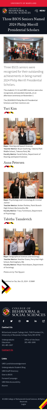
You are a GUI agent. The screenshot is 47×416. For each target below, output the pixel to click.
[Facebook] (3, 321)
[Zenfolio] (43, 321)
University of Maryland (23, 3)
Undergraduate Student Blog (14, 367)
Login (23, 404)
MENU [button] (42, 10)
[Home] (23, 311)
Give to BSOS (7, 374)
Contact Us (7, 349)
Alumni (5, 385)
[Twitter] (11, 321)
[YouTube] (27, 321)
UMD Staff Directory (10, 371)
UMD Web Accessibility (11, 382)
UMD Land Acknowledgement (14, 363)
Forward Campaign (9, 378)
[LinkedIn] (35, 321)
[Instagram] (19, 321)
